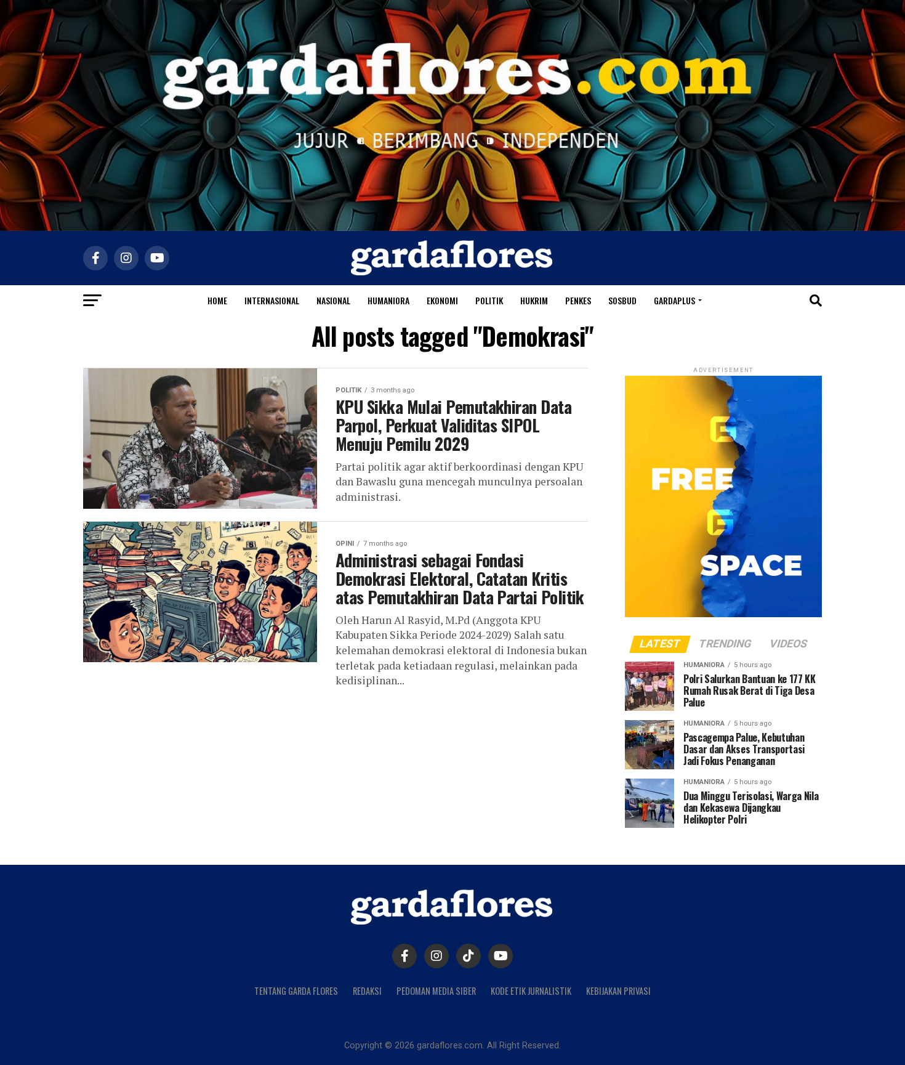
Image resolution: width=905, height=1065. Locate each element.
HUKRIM (534, 300)
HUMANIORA (388, 300)
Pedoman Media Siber (436, 990)
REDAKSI (367, 990)
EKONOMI (442, 300)
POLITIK (489, 300)
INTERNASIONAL (271, 300)
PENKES (578, 300)
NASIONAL (333, 300)
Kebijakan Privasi (618, 990)
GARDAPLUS (674, 300)
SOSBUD (622, 300)
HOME (217, 300)
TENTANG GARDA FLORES (296, 990)
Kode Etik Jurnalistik (531, 990)
